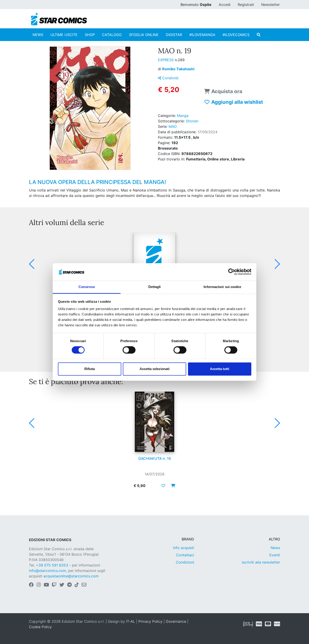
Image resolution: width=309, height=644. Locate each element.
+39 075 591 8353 (52, 565)
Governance (176, 621)
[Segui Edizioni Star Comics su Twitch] (54, 585)
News (275, 547)
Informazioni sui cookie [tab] (222, 287)
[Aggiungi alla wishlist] (163, 485)
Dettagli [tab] (154, 287)
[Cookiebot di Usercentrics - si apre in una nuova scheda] (231, 272)
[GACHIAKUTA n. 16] (154, 422)
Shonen (192, 121)
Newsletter (270, 4)
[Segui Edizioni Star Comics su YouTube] (46, 585)
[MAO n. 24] (154, 262)
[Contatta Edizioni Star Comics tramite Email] (84, 585)
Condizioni (185, 562)
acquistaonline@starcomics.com (71, 576)
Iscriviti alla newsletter (261, 562)
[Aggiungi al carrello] (171, 485)
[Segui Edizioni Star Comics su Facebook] (31, 585)
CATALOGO (112, 34)
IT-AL (130, 621)
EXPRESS (166, 60)
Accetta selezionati (154, 369)
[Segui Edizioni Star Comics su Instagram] (39, 585)
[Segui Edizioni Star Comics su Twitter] (61, 585)
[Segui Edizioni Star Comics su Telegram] (69, 585)
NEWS (38, 34)
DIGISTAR (174, 34)
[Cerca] (258, 34)
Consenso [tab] (86, 287)
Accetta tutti (219, 369)
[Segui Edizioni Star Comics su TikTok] (77, 585)
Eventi (274, 555)
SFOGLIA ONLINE (144, 34)
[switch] (129, 350)
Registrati (246, 4)
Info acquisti (183, 547)
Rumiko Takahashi (178, 69)
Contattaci (185, 555)
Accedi (225, 4)
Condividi (169, 78)
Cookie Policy (40, 627)
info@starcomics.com (47, 570)
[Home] (59, 19)
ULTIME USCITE (64, 34)
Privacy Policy (150, 621)
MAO (173, 126)
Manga (182, 115)
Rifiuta (89, 369)
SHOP (90, 34)
